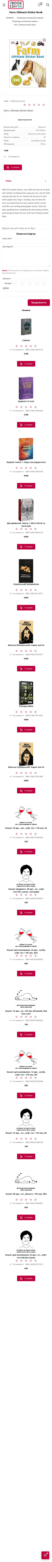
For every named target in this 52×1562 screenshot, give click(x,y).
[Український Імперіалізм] (26, 571)
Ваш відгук (7, 247)
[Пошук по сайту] (47, 5)
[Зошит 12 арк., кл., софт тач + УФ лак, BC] (26, 1120)
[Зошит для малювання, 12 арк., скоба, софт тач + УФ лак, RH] (26, 1059)
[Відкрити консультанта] (45, 1555)
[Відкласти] (44, 40)
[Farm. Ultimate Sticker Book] (28, 36)
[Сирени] (26, 327)
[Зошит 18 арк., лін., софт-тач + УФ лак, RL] (26, 815)
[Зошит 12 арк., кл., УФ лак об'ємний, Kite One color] (26, 998)
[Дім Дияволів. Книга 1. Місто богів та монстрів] (26, 510)
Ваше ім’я (6, 239)
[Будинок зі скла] (26, 388)
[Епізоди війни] (26, 693)
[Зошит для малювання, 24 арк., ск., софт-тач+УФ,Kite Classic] (26, 1242)
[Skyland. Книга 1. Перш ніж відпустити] (26, 449)
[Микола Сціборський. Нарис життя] (26, 754)
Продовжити (38, 302)
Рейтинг (6, 279)
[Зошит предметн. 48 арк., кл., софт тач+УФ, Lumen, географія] (26, 876)
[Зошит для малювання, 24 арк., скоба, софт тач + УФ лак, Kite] (26, 937)
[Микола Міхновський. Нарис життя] (26, 632)
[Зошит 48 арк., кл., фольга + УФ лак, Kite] (26, 1181)
